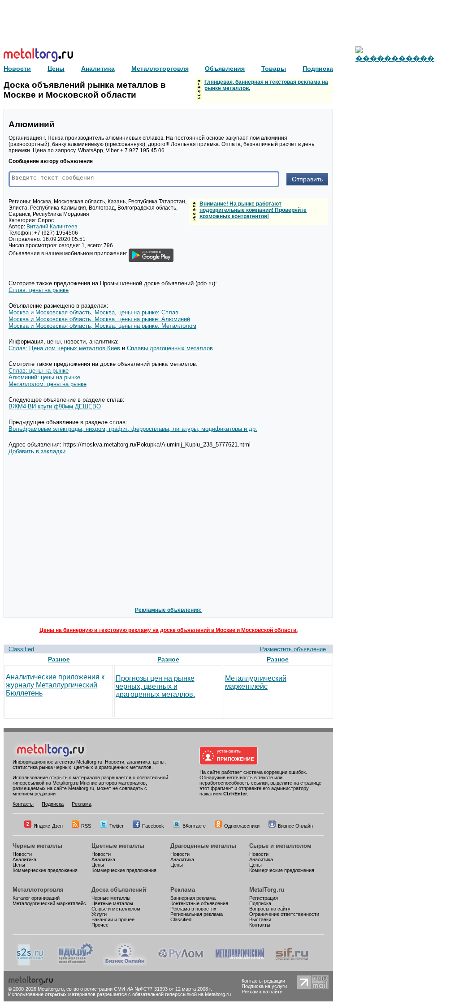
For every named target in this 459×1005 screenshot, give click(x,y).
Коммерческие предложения (45, 870)
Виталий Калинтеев (51, 226)
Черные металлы (37, 845)
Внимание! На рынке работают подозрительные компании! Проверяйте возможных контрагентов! (253, 210)
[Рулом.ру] (180, 963)
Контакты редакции (263, 981)
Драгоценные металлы (203, 845)
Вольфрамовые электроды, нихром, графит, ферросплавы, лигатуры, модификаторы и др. (133, 428)
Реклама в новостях (193, 908)
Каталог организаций (36, 898)
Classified (21, 649)
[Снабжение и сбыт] (30, 963)
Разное (59, 659)
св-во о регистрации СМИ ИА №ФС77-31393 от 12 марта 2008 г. (139, 989)
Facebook (153, 826)
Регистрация (263, 898)
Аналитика (24, 859)
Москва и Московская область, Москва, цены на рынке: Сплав (93, 312)
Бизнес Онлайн (295, 826)
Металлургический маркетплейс (255, 682)
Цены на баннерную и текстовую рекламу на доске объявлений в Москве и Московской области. (168, 630)
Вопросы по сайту (269, 908)
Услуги (99, 914)
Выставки (260, 919)
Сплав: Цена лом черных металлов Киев (64, 348)
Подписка (53, 804)
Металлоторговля (38, 889)
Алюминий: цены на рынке (44, 377)
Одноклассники (242, 826)
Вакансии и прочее (112, 919)
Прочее (99, 925)
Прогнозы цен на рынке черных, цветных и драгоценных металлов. (155, 686)
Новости (22, 854)
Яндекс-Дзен (48, 826)
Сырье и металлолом (280, 845)
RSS (86, 826)
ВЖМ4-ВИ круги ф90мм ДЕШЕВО (55, 406)
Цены (19, 865)
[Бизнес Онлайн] (125, 963)
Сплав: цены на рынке (39, 290)
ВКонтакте (194, 826)
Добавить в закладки (37, 451)
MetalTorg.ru (266, 889)
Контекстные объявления (199, 903)
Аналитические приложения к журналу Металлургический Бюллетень (55, 685)
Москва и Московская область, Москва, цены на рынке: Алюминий (99, 319)
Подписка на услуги (264, 986)
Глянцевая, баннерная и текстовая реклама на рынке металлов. (266, 85)
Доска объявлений (118, 889)
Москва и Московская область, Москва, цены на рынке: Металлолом (102, 325)
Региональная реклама (196, 914)
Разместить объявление (293, 649)
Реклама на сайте (262, 991)
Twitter (116, 826)
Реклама (81, 804)
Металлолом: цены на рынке (48, 384)
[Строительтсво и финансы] (291, 963)
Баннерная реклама (193, 898)
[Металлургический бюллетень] (239, 963)
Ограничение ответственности (284, 914)
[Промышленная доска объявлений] (75, 963)
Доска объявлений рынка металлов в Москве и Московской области (85, 89)
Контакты (23, 804)
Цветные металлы (117, 845)
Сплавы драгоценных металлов (170, 348)
